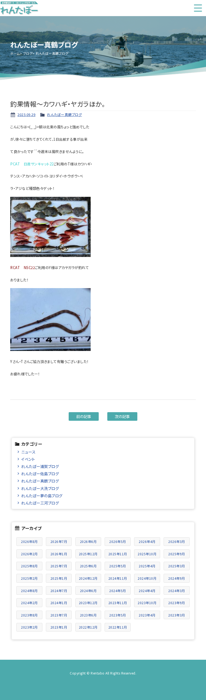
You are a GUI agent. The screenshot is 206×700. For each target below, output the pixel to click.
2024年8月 (29, 590)
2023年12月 (88, 602)
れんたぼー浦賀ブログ (40, 466)
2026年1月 (58, 554)
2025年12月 (88, 554)
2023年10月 (147, 602)
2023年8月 (29, 615)
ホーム (15, 53)
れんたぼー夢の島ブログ (41, 495)
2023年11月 (117, 602)
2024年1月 (58, 602)
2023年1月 (58, 627)
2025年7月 (58, 566)
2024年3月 (176, 590)
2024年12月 (88, 578)
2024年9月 (176, 578)
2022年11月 (117, 627)
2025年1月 (58, 578)
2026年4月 (147, 541)
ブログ (28, 53)
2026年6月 (88, 541)
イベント (28, 459)
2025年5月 (117, 566)
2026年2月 (29, 554)
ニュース (28, 451)
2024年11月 (117, 578)
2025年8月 (29, 566)
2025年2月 (29, 578)
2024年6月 (88, 590)
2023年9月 (176, 602)
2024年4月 (147, 590)
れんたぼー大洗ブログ (40, 488)
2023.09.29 (26, 114)
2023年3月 (176, 615)
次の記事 (122, 416)
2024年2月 (29, 602)
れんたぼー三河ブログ (40, 502)
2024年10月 (147, 578)
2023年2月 (29, 627)
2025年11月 (117, 554)
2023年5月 (117, 615)
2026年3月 (176, 541)
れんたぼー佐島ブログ (40, 473)
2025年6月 (88, 566)
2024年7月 (58, 590)
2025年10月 (147, 554)
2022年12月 (88, 627)
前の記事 (83, 416)
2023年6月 (88, 615)
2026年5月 (117, 541)
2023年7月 (58, 615)
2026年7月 (58, 541)
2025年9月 (176, 554)
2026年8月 (29, 541)
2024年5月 (117, 590)
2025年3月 (176, 566)
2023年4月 (147, 615)
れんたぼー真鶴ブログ (64, 114)
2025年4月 (147, 566)
